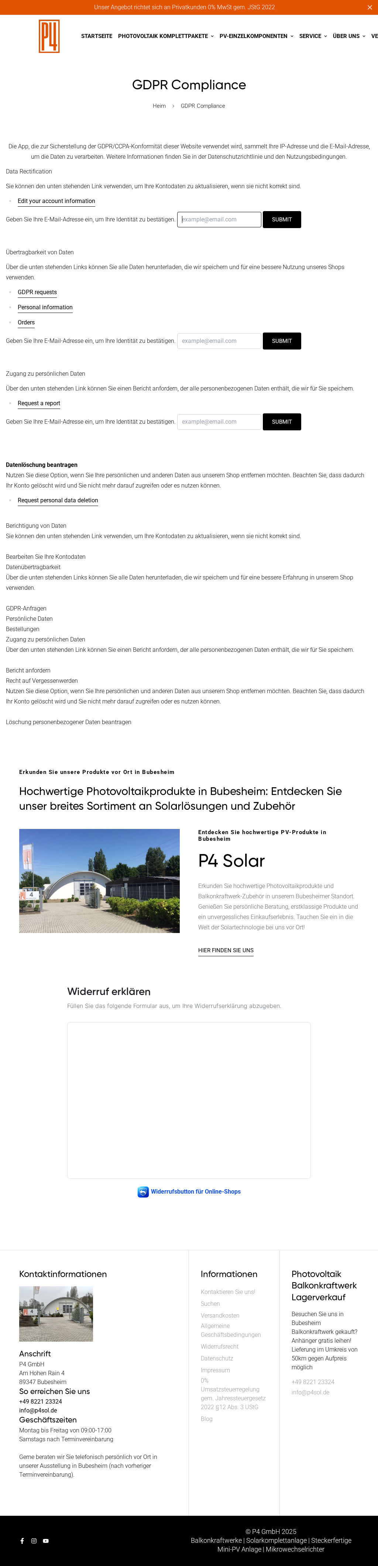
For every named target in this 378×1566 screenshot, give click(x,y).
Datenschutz (217, 1358)
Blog (207, 1418)
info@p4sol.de (310, 1392)
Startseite (96, 36)
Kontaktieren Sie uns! (228, 1291)
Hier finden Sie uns (226, 950)
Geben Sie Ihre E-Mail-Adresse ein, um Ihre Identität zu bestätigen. (91, 219)
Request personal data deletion (58, 500)
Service (310, 36)
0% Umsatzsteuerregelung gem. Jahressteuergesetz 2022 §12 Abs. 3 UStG (233, 1394)
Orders (26, 322)
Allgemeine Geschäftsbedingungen (231, 1330)
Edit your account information (56, 200)
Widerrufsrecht (219, 1346)
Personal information (45, 307)
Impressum (215, 1370)
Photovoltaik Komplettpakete (163, 36)
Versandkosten (220, 1315)
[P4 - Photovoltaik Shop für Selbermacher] (49, 36)
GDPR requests (37, 292)
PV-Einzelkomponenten (254, 36)
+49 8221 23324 (313, 1382)
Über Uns (346, 36)
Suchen (210, 1303)
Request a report (39, 403)
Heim (159, 106)
